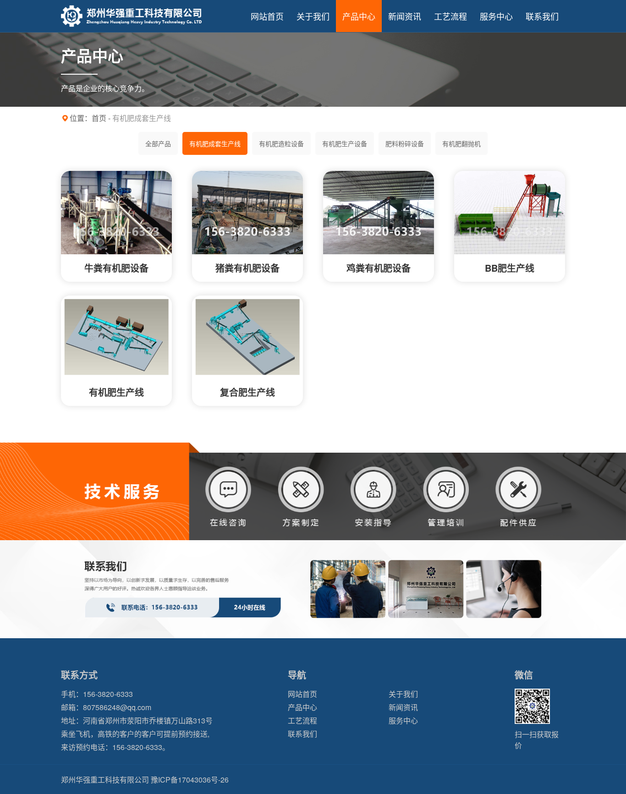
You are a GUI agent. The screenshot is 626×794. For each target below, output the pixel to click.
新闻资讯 (404, 16)
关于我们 (313, 16)
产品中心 (358, 16)
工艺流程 (450, 16)
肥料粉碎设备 (404, 143)
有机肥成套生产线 (215, 143)
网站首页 (267, 16)
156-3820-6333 (108, 694)
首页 (99, 118)
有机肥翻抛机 (461, 143)
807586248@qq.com (117, 707)
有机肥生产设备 (344, 143)
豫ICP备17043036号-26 (190, 779)
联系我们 (542, 16)
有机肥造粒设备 (281, 143)
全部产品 (158, 143)
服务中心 (496, 16)
